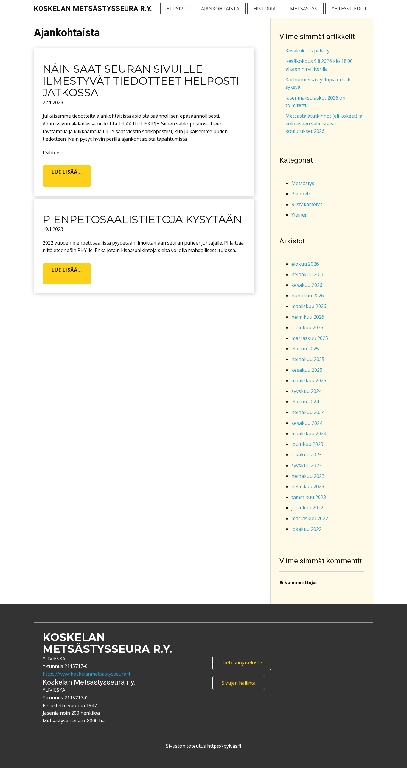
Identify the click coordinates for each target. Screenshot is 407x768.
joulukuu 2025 (307, 327)
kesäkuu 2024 (306, 423)
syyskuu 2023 (306, 465)
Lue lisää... (67, 172)
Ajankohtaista (220, 8)
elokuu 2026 (305, 264)
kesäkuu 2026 (306, 285)
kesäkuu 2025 (306, 370)
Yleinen (299, 215)
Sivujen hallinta (239, 683)
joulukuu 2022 (307, 507)
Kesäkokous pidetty (307, 50)
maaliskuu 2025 (308, 380)
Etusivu (177, 8)
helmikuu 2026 (307, 317)
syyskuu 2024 (306, 391)
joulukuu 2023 (307, 444)
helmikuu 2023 (307, 486)
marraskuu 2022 (309, 518)
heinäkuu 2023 (307, 476)
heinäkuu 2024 (307, 412)
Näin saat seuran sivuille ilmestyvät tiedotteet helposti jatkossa (141, 80)
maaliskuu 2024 (308, 433)
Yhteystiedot (349, 8)
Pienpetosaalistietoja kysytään (142, 219)
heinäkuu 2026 (307, 274)
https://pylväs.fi (223, 746)
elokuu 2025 (305, 348)
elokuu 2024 (305, 401)
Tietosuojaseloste (242, 662)
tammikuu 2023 (308, 497)
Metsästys (303, 8)
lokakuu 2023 (306, 454)
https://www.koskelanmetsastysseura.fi (86, 674)
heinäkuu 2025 (307, 359)
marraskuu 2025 (309, 338)
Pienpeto (301, 193)
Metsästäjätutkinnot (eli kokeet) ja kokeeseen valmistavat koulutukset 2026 (323, 123)
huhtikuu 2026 (307, 295)
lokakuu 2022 (306, 529)
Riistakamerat (306, 204)
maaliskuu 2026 (308, 306)
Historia (265, 8)
